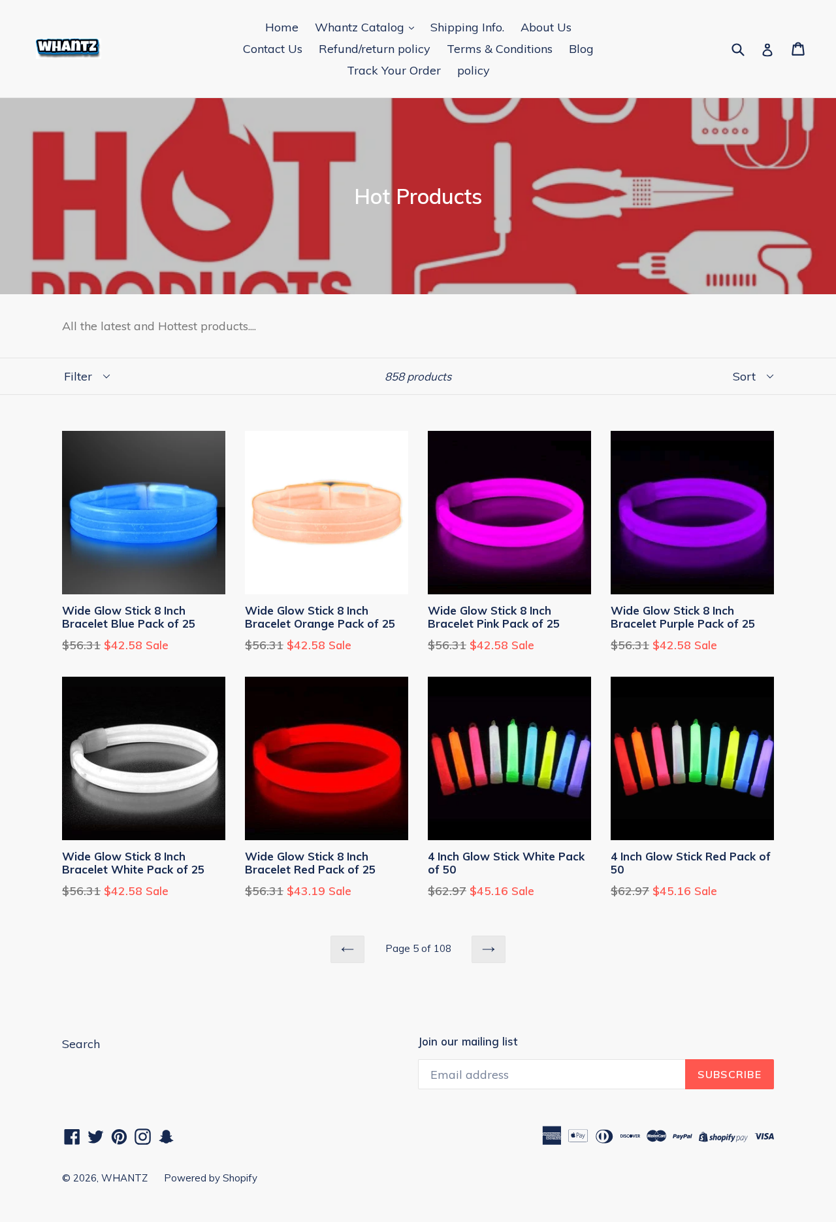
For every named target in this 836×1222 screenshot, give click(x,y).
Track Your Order (394, 70)
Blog (581, 48)
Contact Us (272, 48)
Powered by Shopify (210, 1178)
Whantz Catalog (361, 27)
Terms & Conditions (500, 48)
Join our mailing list (467, 1041)
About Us (546, 27)
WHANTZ (124, 1178)
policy (473, 70)
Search (81, 1043)
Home (281, 27)
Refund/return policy (374, 48)
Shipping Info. (467, 27)
